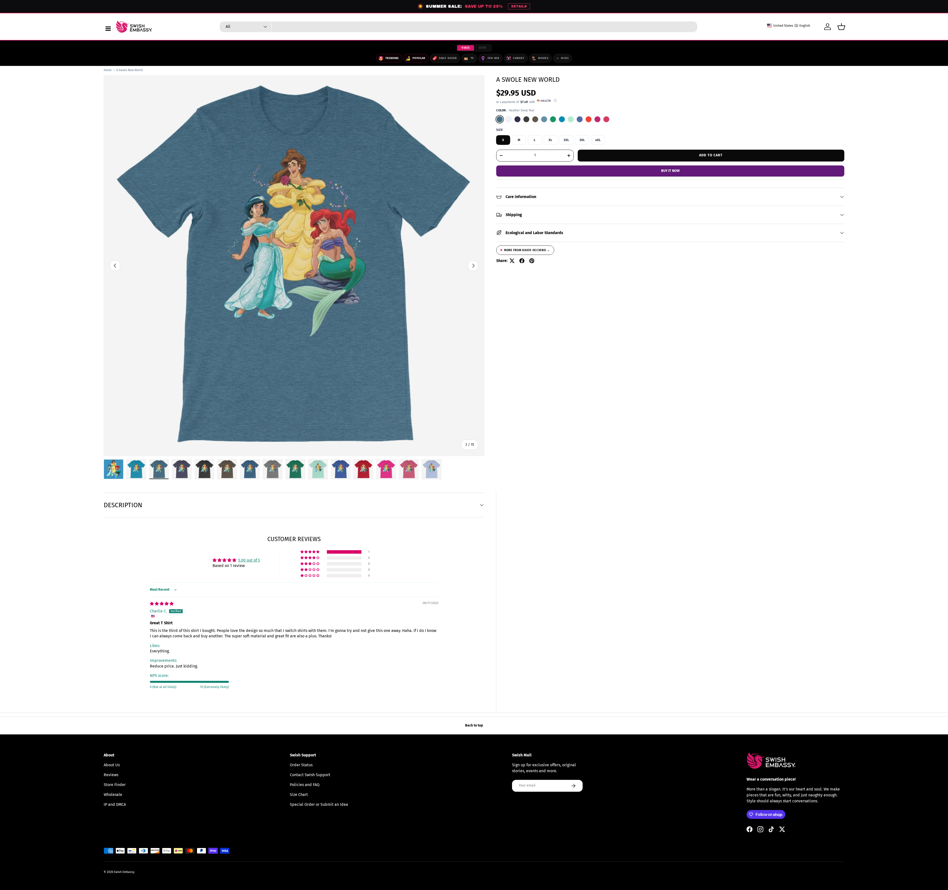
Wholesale (113, 794)
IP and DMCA (115, 804)
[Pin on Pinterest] (532, 261)
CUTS (482, 47)
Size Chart (299, 794)
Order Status (301, 765)
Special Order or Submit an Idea (319, 804)
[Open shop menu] (108, 28)
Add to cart (711, 155)
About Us (112, 765)
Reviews (111, 774)
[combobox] (458, 26)
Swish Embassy (124, 872)
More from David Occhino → (527, 250)
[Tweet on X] (512, 261)
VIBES (466, 47)
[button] (841, 26)
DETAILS (519, 6)
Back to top (474, 725)
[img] (162, 603)
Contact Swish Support (310, 774)
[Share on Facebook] (522, 261)
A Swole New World (129, 70)
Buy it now (670, 171)
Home (108, 70)
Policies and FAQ (304, 784)
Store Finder (115, 784)
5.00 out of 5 (249, 560)
